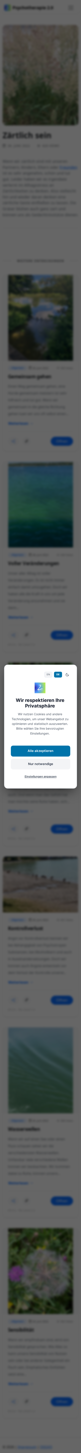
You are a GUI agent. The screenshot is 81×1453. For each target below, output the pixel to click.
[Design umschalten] (67, 675)
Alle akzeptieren (40, 751)
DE (58, 674)
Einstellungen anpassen (41, 776)
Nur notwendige (40, 764)
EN (48, 674)
